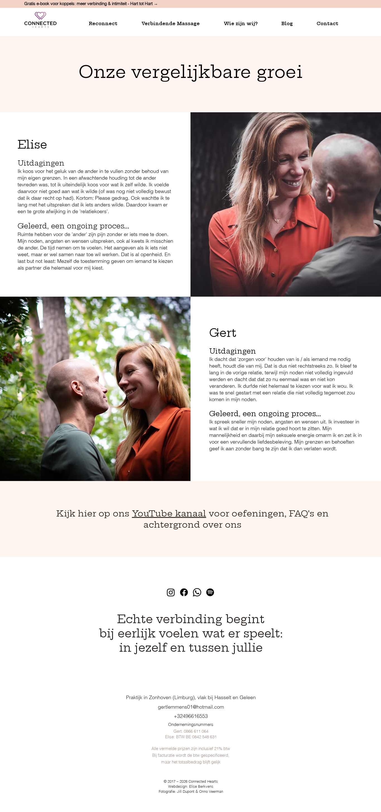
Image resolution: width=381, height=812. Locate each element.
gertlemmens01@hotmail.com (191, 707)
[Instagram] (171, 592)
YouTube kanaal (169, 513)
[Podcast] (210, 592)
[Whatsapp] (197, 592)
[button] (111, 23)
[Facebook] (184, 592)
